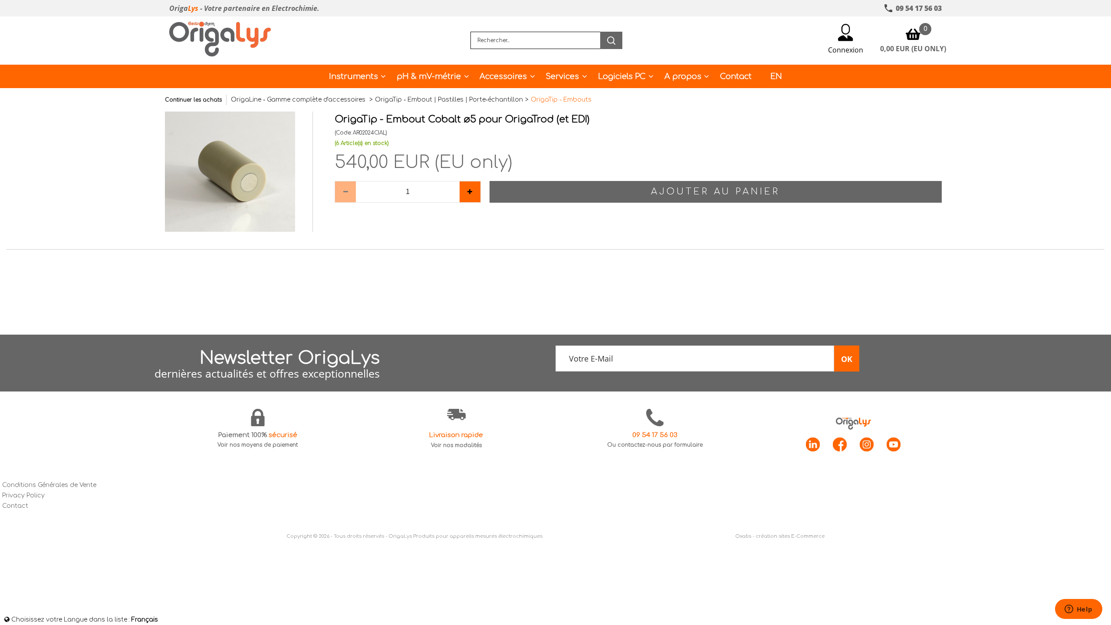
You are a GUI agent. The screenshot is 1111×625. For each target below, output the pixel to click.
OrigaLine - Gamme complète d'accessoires (299, 99)
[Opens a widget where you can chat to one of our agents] (1078, 610)
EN (776, 76)
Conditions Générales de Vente (49, 485)
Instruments (353, 76)
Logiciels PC (622, 76)
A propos (682, 76)
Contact (736, 76)
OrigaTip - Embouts (561, 99)
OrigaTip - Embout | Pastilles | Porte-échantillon (449, 99)
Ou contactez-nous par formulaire (655, 445)
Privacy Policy (23, 495)
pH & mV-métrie (429, 76)
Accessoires (503, 76)
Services (562, 76)
